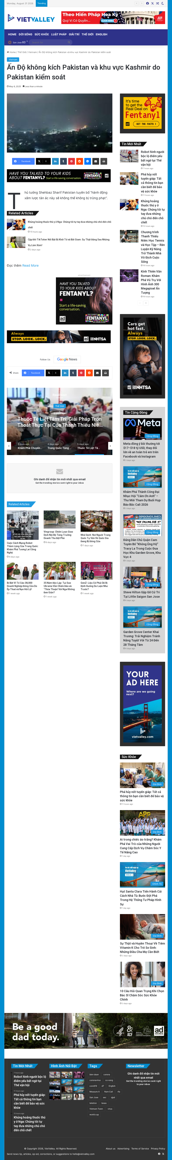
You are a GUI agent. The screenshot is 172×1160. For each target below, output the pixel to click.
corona (106, 1074)
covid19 (93, 1086)
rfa (119, 1091)
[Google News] (67, 359)
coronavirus (95, 1080)
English (101, 34)
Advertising (122, 1148)
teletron (93, 1103)
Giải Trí (74, 34)
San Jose (94, 1097)
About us (109, 1148)
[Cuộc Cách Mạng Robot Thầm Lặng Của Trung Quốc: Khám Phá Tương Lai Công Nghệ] (23, 525)
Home (12, 34)
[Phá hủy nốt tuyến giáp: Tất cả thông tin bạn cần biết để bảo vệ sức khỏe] (129, 178)
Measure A (95, 1091)
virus (110, 1109)
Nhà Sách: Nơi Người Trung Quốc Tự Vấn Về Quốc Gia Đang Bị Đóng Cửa (96, 538)
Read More (30, 265)
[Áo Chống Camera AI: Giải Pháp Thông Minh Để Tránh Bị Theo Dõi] (66, 1097)
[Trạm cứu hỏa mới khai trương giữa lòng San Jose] (79, 1089)
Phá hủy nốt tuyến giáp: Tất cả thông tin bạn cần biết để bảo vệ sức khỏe (152, 183)
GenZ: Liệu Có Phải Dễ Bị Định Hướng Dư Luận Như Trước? (94, 586)
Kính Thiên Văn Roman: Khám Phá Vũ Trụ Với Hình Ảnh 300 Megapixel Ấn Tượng (91, 3)
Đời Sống (25, 34)
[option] (60, 421)
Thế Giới (87, 34)
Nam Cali (108, 1091)
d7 (103, 1086)
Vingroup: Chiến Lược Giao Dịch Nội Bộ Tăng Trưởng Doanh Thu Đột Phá (58, 534)
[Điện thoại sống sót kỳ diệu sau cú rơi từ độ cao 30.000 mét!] (54, 1089)
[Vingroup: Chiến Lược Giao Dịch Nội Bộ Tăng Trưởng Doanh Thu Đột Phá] (60, 520)
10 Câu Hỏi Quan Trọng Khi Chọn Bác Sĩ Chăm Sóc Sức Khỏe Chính (142, 995)
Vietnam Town (96, 1109)
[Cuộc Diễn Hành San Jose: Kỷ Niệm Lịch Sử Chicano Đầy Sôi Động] (79, 1082)
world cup (94, 1114)
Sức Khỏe (42, 34)
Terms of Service (139, 1148)
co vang (109, 1080)
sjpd (113, 1097)
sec (104, 1097)
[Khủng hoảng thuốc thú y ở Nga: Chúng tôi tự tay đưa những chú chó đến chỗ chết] (16, 224)
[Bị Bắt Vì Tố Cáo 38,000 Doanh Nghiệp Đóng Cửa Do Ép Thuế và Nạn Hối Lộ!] (23, 571)
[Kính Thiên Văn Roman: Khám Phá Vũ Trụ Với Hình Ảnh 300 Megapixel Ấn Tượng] (129, 275)
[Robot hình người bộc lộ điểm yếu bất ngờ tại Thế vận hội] (129, 156)
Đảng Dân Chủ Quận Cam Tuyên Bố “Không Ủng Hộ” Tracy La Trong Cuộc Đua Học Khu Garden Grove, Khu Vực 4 (142, 548)
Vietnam (32, 52)
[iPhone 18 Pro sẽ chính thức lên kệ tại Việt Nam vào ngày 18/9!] (79, 1075)
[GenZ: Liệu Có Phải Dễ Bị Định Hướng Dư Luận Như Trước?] (97, 571)
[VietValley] (31, 18)
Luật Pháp (59, 34)
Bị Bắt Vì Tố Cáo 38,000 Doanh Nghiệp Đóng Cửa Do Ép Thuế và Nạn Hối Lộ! (22, 586)
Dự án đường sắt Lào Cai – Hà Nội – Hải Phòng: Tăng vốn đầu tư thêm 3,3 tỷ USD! (59, 425)
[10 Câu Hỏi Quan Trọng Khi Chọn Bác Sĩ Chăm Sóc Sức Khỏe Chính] (79, 1097)
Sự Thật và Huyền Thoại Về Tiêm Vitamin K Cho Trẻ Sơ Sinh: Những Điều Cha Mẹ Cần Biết (142, 948)
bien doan (94, 1074)
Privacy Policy (157, 1148)
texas (103, 1103)
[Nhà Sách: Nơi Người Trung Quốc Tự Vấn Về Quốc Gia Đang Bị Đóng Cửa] (97, 521)
